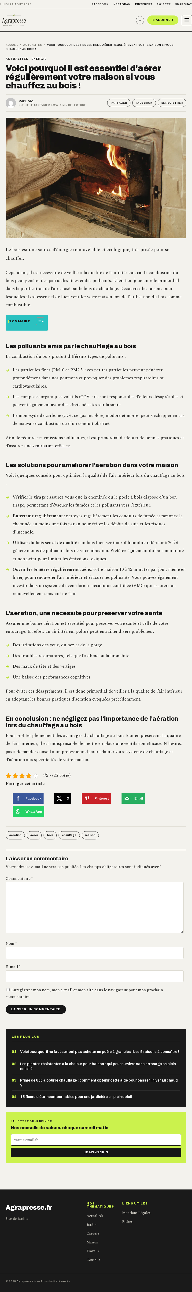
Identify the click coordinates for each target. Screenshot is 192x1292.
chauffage (69, 835)
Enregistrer (172, 102)
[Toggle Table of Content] (38, 321)
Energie (39, 59)
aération (15, 835)
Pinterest (144, 4)
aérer (34, 835)
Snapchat (183, 4)
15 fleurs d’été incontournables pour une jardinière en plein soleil (76, 1097)
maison (90, 835)
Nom (11, 944)
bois (50, 835)
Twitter (164, 4)
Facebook (100, 4)
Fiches (127, 1221)
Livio (29, 101)
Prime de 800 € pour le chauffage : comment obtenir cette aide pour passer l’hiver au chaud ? (99, 1082)
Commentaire (19, 879)
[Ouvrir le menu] (187, 20)
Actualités (32, 44)
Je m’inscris (96, 1152)
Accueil (12, 44)
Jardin (92, 1224)
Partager (119, 102)
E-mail (13, 967)
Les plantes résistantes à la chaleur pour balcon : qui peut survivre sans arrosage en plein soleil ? (98, 1066)
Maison (92, 1242)
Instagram (122, 4)
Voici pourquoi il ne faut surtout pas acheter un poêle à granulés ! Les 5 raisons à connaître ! (99, 1052)
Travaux (93, 1251)
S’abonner (162, 20)
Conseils (93, 1260)
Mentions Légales (136, 1213)
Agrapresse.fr (29, 1207)
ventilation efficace (51, 445)
